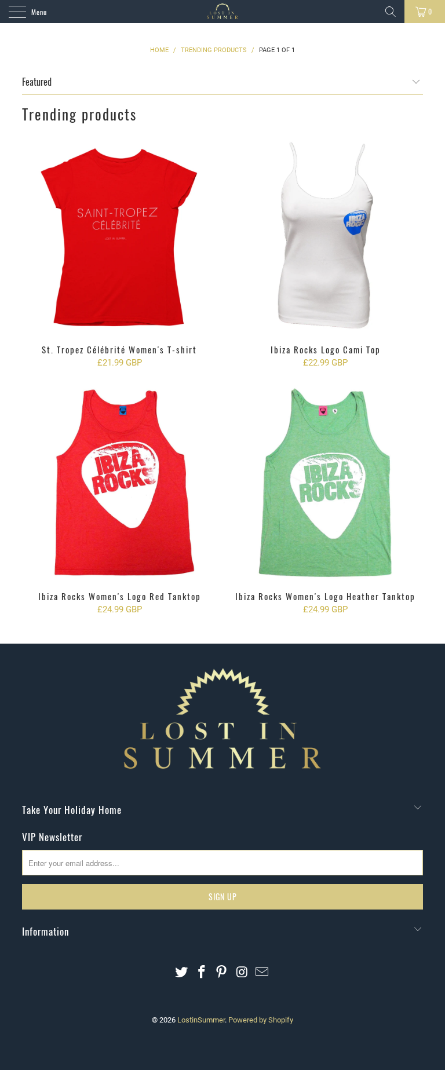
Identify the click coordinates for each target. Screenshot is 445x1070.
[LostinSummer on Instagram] (242, 973)
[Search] (391, 11)
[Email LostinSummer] (262, 973)
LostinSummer (201, 1020)
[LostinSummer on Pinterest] (222, 973)
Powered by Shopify (260, 1020)
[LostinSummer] (222, 11)
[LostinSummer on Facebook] (201, 973)
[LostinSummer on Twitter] (182, 973)
